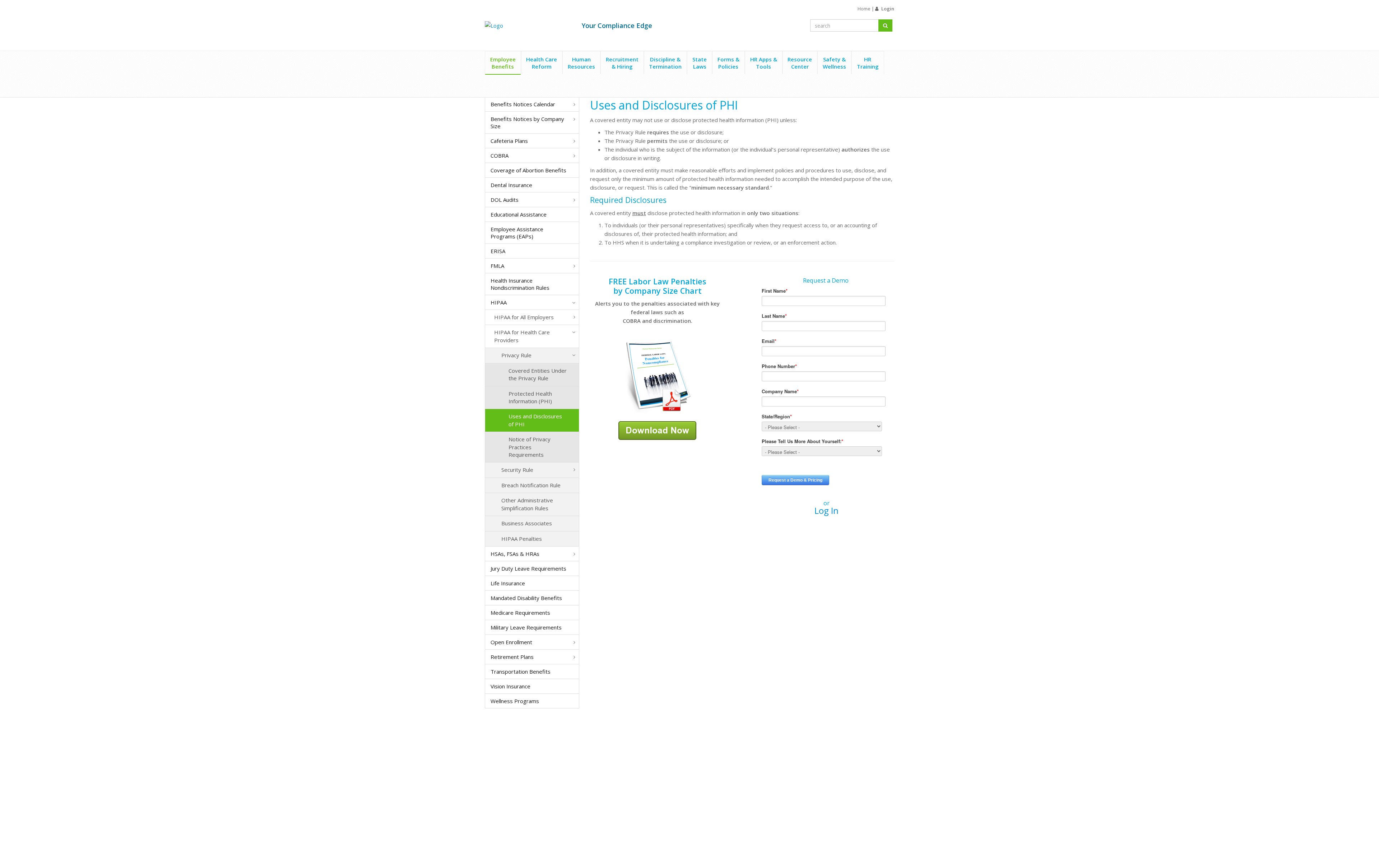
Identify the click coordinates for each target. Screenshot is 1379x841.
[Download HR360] (657, 429)
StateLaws (699, 63)
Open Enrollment (511, 642)
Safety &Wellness (834, 63)
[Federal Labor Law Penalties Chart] (657, 376)
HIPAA (499, 302)
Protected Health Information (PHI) (530, 397)
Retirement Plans (512, 656)
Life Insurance (508, 583)
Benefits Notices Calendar (523, 104)
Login (887, 8)
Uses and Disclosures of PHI (535, 420)
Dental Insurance (511, 185)
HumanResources (581, 63)
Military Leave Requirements (526, 627)
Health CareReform (541, 63)
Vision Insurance (510, 686)
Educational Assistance (519, 214)
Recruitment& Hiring (622, 63)
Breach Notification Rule (531, 485)
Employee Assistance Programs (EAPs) (517, 233)
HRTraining (868, 63)
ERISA (498, 251)
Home (864, 8)
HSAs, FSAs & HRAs (515, 553)
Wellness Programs (515, 701)
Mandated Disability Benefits (526, 597)
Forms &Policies (728, 63)
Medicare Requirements (520, 612)
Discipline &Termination (665, 63)
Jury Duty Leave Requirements (528, 568)
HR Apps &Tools (763, 63)
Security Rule (517, 469)
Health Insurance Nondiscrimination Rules (520, 284)
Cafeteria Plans (509, 140)
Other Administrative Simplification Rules (527, 504)
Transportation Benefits (521, 671)
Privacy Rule (516, 355)
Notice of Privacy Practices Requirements (530, 447)
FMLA (497, 265)
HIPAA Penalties (521, 538)
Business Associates (526, 523)
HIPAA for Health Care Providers (522, 336)
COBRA (500, 155)
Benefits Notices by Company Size (527, 122)
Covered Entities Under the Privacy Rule (538, 374)
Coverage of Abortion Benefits (528, 170)
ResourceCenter (800, 63)
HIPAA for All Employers (524, 317)
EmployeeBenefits (503, 63)
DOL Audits (505, 199)
